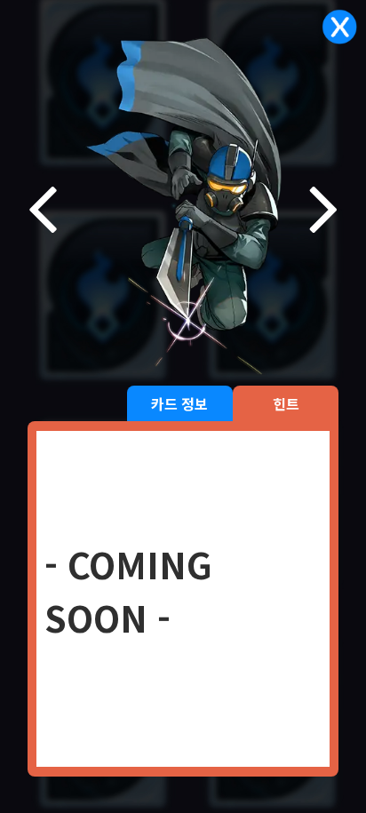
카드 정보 (179, 403)
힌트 (286, 403)
